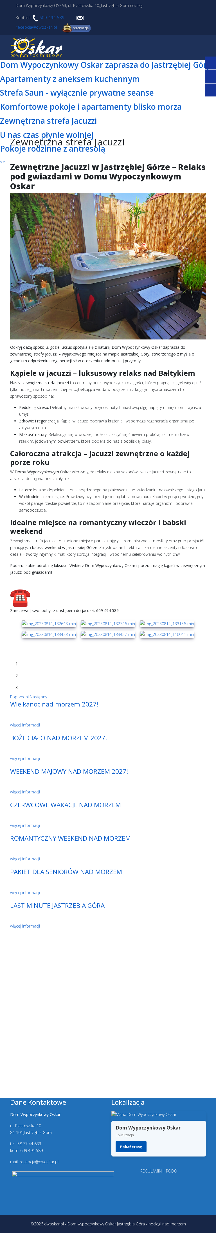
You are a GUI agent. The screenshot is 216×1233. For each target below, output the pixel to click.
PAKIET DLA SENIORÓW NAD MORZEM (66, 871)
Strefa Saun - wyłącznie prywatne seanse (77, 92)
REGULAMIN (151, 1171)
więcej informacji (25, 725)
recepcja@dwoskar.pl (36, 27)
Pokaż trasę (131, 1146)
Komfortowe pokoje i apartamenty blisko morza (91, 106)
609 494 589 (51, 17)
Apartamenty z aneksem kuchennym (70, 78)
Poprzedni (19, 696)
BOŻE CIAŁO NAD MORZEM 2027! (58, 738)
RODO (171, 1171)
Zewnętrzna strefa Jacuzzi (48, 120)
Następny (38, 696)
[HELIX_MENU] (203, 47)
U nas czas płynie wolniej (47, 134)
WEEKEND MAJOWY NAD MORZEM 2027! (69, 771)
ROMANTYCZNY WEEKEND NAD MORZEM (70, 838)
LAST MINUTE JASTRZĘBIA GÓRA (57, 905)
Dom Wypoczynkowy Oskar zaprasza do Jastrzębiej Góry (105, 64)
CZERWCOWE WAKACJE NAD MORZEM (65, 804)
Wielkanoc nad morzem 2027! (54, 704)
